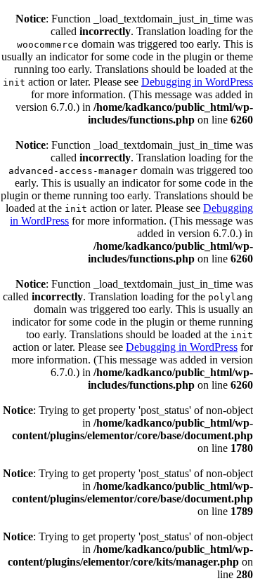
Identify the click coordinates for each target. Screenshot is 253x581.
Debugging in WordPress (197, 82)
